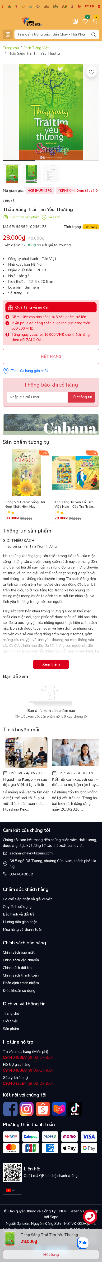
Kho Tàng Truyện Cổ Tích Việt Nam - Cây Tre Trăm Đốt (74, 504)
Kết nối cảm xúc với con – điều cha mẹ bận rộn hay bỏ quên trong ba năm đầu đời (75, 782)
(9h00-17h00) (28, 1057)
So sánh (54, 217)
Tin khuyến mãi (21, 729)
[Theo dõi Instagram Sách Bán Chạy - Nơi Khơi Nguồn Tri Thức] (26, 1109)
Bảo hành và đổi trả (18, 914)
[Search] (93, 34)
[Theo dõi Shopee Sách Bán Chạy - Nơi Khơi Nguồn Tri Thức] (43, 1109)
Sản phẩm (11, 1028)
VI (13, 1190)
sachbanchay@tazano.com (31, 853)
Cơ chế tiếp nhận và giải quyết (27, 899)
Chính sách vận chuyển (21, 960)
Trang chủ (11, 48)
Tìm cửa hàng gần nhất (29, 370)
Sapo (53, 1217)
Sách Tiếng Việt (36, 48)
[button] (92, 113)
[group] (51, 112)
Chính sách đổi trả (17, 967)
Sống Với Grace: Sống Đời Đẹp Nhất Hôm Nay (25, 504)
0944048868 (21, 874)
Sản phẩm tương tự (26, 442)
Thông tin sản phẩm (24, 217)
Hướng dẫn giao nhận (20, 922)
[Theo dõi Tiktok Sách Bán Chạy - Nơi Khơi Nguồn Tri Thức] (75, 1109)
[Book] (51, 424)
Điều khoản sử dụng (19, 990)
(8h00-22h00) (28, 1083)
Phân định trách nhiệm (21, 983)
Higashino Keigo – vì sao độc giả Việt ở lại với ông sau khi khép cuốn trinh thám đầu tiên (25, 782)
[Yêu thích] (91, 71)
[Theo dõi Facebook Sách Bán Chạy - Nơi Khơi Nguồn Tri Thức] (10, 1109)
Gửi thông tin (81, 397)
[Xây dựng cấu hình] (75, 21)
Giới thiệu (10, 1021)
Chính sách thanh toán (21, 975)
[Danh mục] (8, 34)
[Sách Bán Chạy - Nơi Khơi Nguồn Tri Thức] (24, 21)
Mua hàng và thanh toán (22, 929)
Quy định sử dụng (17, 906)
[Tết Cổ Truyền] (51, 6)
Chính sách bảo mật (19, 952)
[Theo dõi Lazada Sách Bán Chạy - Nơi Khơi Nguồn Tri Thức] (59, 1109)
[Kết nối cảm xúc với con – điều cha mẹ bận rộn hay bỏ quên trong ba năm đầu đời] (75, 752)
